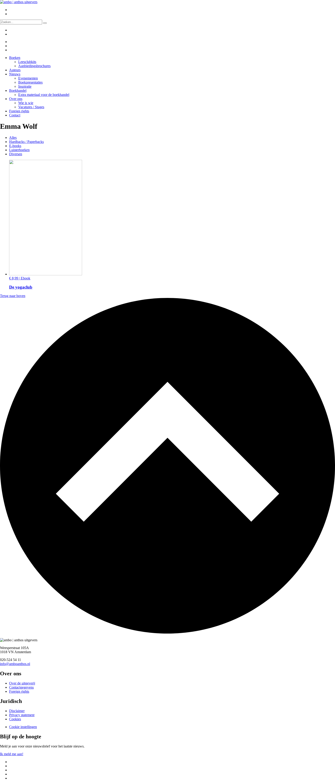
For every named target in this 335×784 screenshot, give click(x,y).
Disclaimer (17, 711)
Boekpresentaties (30, 82)
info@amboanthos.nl (15, 664)
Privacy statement (21, 715)
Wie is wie (25, 103)
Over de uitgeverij (22, 683)
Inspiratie (24, 86)
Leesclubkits (27, 62)
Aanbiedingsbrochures (34, 66)
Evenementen (28, 78)
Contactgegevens (21, 687)
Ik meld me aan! (11, 754)
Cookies (15, 719)
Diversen (15, 154)
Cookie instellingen (23, 727)
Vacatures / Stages (31, 107)
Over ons (15, 99)
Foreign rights (19, 111)
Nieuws (14, 74)
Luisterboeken (19, 150)
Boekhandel (17, 90)
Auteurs (15, 70)
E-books (15, 146)
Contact (14, 115)
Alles (13, 137)
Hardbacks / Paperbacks (26, 142)
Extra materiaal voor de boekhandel (43, 95)
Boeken (14, 58)
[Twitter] (12, 42)
